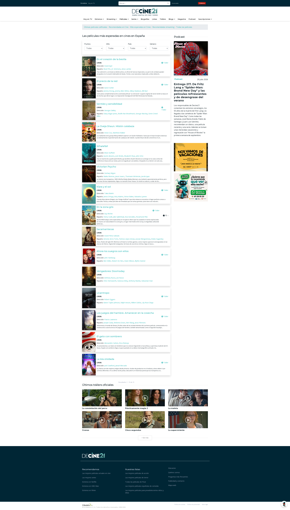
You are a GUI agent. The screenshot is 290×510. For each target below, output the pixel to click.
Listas (154, 19)
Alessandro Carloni (111, 343)
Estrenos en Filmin (89, 490)
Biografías (145, 19)
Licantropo (103, 293)
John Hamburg (109, 258)
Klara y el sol (104, 186)
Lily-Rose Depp (147, 303)
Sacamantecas (105, 229)
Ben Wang (130, 323)
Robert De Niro (117, 261)
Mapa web (172, 485)
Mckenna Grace (119, 323)
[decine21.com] (93, 455)
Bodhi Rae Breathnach (126, 114)
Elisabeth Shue (129, 156)
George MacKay (142, 114)
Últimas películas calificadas (95, 27)
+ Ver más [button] (145, 438)
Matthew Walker (119, 133)
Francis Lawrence (110, 319)
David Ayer (108, 66)
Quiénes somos (174, 472)
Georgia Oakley (110, 110)
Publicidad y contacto (176, 481)
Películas (123, 19)
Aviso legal (205, 504)
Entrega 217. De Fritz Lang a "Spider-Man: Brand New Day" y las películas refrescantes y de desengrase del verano (190, 92)
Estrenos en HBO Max (90, 486)
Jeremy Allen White (122, 91)
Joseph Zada (108, 323)
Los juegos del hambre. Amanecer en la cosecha (125, 313)
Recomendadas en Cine (118, 27)
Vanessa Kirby (122, 281)
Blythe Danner (140, 261)
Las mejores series (89, 477)
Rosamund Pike (142, 217)
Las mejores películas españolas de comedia (141, 486)
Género (153, 44)
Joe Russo (120, 278)
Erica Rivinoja (124, 343)
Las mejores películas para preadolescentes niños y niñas (144, 491)
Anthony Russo (110, 278)
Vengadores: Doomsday (111, 271)
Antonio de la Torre (111, 239)
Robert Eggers (109, 299)
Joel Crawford (109, 366)
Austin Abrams (109, 156)
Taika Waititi (109, 193)
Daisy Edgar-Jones (110, 114)
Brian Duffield (109, 153)
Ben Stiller (107, 261)
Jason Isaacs (119, 176)
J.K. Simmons (116, 69)
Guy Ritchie (108, 214)
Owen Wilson (129, 261)
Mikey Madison (135, 91)
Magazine (182, 19)
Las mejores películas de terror (136, 477)
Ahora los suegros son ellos (113, 251)
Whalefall (102, 146)
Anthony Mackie (135, 281)
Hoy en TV (91, 3)
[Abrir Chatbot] (284, 504)
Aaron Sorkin (109, 88)
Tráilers (163, 19)
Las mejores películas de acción (137, 473)
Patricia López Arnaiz (127, 239)
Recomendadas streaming (163, 27)
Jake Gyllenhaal (118, 217)
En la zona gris (105, 207)
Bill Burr (145, 91)
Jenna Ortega (108, 196)
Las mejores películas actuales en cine (96, 473)
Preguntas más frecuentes (178, 477)
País (130, 44)
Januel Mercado (121, 366)
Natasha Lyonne (140, 196)
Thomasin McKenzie (132, 176)
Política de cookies (179, 504)
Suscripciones (204, 19)
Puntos (87, 44)
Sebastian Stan (147, 281)
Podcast (192, 19)
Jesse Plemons (140, 323)
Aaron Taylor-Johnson (112, 303)
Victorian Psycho (106, 166)
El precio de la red (107, 81)
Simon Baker (129, 196)
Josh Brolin (119, 156)
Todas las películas (184, 27)
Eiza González (130, 217)
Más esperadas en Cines (140, 27)
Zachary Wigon (109, 173)
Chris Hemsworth (110, 281)
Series (134, 19)
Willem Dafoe (136, 303)
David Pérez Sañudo (111, 236)
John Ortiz (139, 156)
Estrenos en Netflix (89, 482)
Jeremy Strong (109, 91)
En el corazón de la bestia (111, 59)
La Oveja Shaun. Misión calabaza (115, 126)
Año (108, 44)
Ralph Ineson (125, 303)
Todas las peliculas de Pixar (135, 482)
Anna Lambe (126, 69)
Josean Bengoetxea (143, 239)
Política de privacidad (193, 504)
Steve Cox (108, 133)
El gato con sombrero (109, 336)
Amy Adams (118, 196)
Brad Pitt (107, 69)
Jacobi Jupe (145, 176)
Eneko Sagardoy (157, 239)
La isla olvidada (105, 359)
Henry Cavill (108, 217)
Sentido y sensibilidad (109, 104)
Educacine (172, 468)
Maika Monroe (109, 176)
